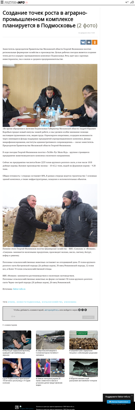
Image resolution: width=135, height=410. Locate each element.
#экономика (70, 302)
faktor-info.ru (19, 289)
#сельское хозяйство (52, 302)
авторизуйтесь (52, 310)
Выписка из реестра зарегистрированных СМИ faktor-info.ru (55, 406)
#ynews (11, 302)
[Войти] (132, 2)
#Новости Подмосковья (28, 302)
